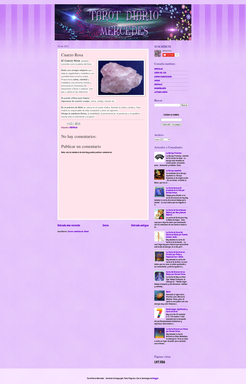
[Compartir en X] (73, 123)
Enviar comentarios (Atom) (78, 231)
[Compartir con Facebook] (76, 123)
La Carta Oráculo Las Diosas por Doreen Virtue (177, 330)
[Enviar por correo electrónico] (68, 123)
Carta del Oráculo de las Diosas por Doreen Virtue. (176, 273)
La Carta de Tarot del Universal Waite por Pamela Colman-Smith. (177, 234)
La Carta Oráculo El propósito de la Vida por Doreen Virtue (175, 190)
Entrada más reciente (69, 225)
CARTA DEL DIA (160, 72)
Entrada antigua (140, 225)
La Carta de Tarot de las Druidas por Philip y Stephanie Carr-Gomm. (175, 254)
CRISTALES (73, 127)
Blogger (155, 378)
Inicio (106, 225)
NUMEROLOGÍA (160, 88)
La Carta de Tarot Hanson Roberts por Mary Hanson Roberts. (176, 212)
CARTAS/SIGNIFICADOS (163, 76)
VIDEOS (157, 80)
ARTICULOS (158, 69)
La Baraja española (173, 170)
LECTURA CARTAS (160, 92)
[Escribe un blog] (71, 123)
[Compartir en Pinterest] (79, 123)
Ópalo (168, 291)
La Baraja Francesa (174, 153)
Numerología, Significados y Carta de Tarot (176, 310)
